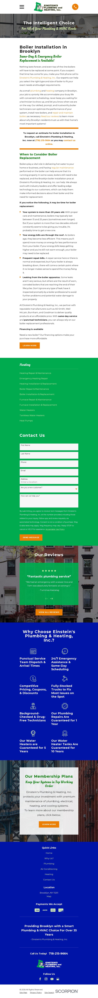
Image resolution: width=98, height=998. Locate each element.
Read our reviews (50, 116)
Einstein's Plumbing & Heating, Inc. (38, 78)
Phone (23, 462)
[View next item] (51, 598)
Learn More (30, 345)
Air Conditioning (49, 869)
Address (24, 479)
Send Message (31, 537)
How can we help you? (30, 496)
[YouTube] (52, 979)
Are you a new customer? (31, 488)
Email (23, 471)
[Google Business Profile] (57, 979)
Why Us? (49, 858)
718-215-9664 (58, 953)
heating (50, 91)
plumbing (35, 91)
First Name (25, 445)
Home (49, 853)
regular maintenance (62, 167)
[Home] (48, 7)
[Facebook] (40, 979)
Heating (49, 874)
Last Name (25, 454)
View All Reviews (49, 612)
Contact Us (49, 879)
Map (49, 896)
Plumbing (49, 863)
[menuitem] (49, 373)
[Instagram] (46, 979)
